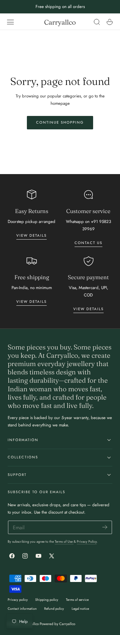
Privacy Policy (87, 541)
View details (31, 235)
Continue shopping (60, 122)
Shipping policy (46, 599)
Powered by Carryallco (57, 623)
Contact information (22, 608)
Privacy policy (18, 599)
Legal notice (80, 608)
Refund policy (54, 608)
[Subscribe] (104, 526)
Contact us (88, 242)
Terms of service (77, 599)
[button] (10, 22)
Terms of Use (64, 541)
